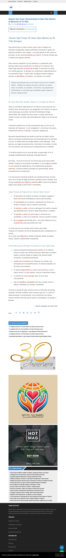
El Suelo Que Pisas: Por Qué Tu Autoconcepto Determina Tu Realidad (28, 482)
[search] (51, 13)
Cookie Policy (35, 555)
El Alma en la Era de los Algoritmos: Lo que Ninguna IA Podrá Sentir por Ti (28, 331)
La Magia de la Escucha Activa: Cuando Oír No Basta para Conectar (27, 474)
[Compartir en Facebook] (16, 313)
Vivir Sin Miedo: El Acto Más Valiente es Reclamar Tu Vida (25, 484)
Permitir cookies (59, 555)
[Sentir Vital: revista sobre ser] (11, 6)
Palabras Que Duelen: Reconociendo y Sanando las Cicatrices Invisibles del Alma (31, 480)
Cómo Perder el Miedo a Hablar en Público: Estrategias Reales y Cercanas (29, 472)
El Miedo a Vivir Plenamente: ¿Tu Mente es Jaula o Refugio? (26, 494)
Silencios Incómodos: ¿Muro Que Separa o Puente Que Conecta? (27, 488)
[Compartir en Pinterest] (23, 313)
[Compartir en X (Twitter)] (20, 313)
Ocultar (33, 29)
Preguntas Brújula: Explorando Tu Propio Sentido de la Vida (25, 476)
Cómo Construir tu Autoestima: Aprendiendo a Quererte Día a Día (27, 490)
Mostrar (27, 29)
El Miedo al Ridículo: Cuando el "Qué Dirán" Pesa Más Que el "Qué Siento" (29, 478)
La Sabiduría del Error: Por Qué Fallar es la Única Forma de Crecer (26, 326)
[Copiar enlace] (39, 312)
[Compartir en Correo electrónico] (35, 313)
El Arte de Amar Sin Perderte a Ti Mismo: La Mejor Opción (25, 486)
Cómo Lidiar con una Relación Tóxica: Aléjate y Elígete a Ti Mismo (27, 498)
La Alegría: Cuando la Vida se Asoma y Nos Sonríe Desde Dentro (26, 492)
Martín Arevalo (22, 24)
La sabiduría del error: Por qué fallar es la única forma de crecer (26, 329)
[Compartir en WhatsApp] (31, 313)
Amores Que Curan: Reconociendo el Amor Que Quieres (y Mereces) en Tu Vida (31, 500)
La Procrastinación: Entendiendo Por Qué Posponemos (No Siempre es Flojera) (31, 496)
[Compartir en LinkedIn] (27, 313)
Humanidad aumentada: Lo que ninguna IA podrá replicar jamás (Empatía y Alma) (30, 336)
